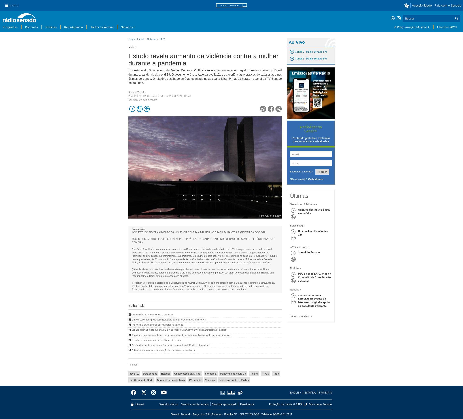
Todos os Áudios (101, 27)
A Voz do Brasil (298, 246)
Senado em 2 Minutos (302, 204)
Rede (276, 373)
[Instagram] (399, 18)
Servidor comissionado (195, 404)
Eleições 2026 (447, 27)
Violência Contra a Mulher (234, 380)
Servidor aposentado (224, 404)
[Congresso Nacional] (231, 392)
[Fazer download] (146, 109)
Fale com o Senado (448, 5)
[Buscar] (456, 18)
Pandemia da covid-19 (233, 373)
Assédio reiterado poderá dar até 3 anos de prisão (156, 340)
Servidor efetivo (168, 404)
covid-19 (134, 373)
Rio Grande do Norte (141, 380)
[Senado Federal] (231, 5)
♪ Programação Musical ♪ (412, 27)
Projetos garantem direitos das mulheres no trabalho (157, 325)
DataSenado (150, 373)
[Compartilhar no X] (278, 109)
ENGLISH (295, 392)
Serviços (127, 27)
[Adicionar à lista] (139, 109)
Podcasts (31, 27)
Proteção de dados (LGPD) (285, 404)
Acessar (322, 171)
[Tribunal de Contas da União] (239, 392)
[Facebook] (135, 392)
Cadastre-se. (316, 179)
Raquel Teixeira (137, 92)
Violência (210, 380)
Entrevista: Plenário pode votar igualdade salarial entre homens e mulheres (168, 319)
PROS (265, 373)
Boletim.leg (296, 225)
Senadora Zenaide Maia (171, 380)
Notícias (51, 27)
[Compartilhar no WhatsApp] (263, 109)
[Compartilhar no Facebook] (271, 109)
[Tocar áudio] (132, 109)
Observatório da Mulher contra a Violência (152, 314)
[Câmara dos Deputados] (223, 392)
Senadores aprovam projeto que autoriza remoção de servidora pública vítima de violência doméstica (181, 335)
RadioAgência (73, 27)
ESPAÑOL (310, 392)
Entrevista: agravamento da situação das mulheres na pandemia (163, 350)
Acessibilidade (422, 5)
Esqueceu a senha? (301, 171)
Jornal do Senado (309, 252)
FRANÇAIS (325, 392)
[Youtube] (162, 392)
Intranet (139, 404)
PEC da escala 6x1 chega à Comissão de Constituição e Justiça (314, 277)
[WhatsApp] (394, 18)
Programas (10, 27)
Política (254, 373)
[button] (407, 5)
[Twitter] (144, 392)
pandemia (210, 373)
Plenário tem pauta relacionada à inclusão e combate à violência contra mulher (170, 345)
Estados (165, 373)
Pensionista (247, 404)
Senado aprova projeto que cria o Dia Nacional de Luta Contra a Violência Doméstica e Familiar (178, 330)
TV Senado (195, 380)
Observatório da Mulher (187, 373)
